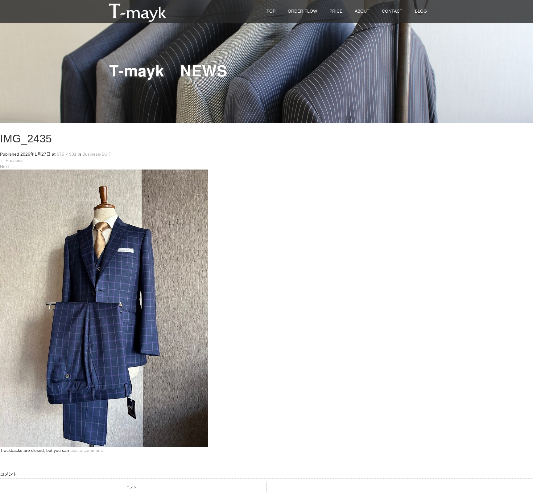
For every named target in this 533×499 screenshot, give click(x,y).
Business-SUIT (96, 154)
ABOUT (362, 11)
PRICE (335, 11)
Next (7, 166)
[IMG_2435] (104, 308)
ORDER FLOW (302, 11)
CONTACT (392, 11)
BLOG (421, 11)
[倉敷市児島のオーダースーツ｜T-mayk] (137, 11)
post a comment (86, 450)
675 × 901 (66, 154)
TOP (270, 11)
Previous (11, 160)
